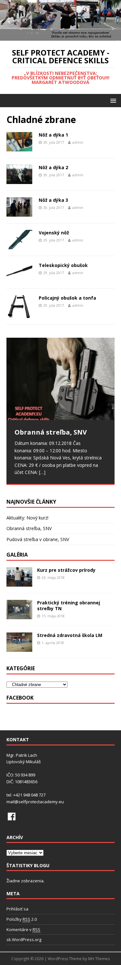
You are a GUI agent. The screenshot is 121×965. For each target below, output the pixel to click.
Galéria (17, 554)
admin (77, 142)
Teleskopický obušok (63, 265)
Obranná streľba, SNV (29, 528)
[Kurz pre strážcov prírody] (19, 583)
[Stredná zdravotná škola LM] (19, 648)
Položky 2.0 (21, 919)
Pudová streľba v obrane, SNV (37, 539)
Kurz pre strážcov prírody (66, 570)
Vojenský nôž (54, 233)
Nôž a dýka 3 (53, 200)
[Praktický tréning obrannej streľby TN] (19, 615)
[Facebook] (11, 816)
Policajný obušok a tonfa (67, 298)
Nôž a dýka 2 (53, 167)
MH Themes (99, 958)
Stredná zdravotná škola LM (69, 635)
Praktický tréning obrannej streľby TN (68, 605)
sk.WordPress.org (23, 939)
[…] (42, 472)
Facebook (20, 697)
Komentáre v (23, 929)
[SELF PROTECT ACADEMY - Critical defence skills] (60, 37)
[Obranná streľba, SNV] (60, 379)
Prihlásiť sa (17, 909)
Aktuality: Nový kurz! (27, 518)
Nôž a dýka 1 (53, 135)
